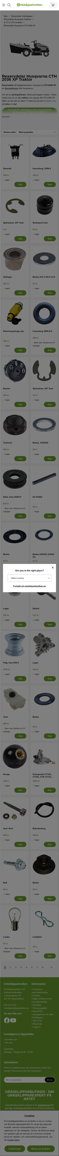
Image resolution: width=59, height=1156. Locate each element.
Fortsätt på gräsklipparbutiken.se (29, 586)
